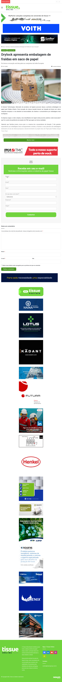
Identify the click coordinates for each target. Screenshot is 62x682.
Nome (3, 251)
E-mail (3, 258)
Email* (7, 182)
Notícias (8, 46)
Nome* (7, 176)
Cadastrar (31, 215)
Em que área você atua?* (12, 194)
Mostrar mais (30, 140)
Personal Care (11, 50)
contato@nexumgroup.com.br (50, 666)
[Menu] (2, 8)
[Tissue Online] (13, 7)
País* (6, 188)
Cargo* (7, 206)
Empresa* (8, 200)
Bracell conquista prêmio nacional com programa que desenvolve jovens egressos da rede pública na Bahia (36, 1)
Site (33, 258)
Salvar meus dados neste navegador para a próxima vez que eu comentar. (22, 265)
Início (3, 46)
